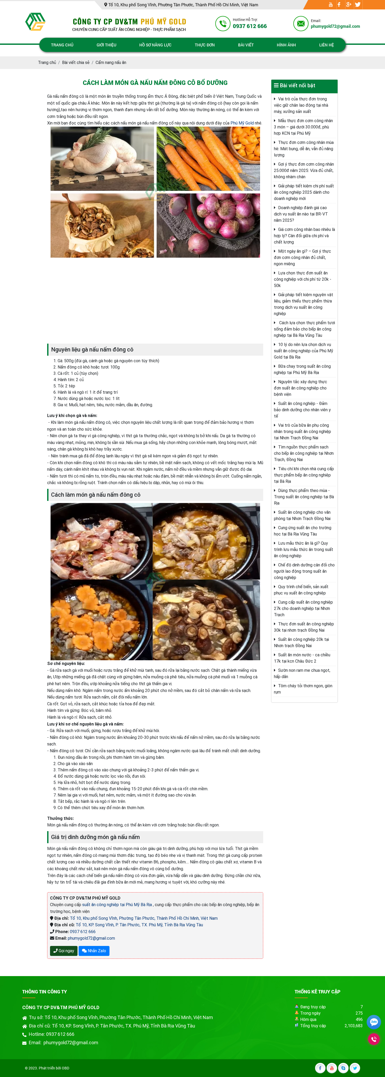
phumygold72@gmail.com (91, 938)
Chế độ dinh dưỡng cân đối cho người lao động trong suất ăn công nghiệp (304, 571)
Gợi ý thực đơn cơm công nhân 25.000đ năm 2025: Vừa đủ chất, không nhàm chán (304, 170)
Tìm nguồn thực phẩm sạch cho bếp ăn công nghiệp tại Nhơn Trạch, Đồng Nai (304, 453)
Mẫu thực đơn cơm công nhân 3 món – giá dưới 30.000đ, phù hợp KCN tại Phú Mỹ (303, 127)
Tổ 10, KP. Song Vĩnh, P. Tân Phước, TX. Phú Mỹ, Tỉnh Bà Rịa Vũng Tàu (139, 924)
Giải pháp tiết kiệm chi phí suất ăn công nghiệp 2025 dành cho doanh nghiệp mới (304, 192)
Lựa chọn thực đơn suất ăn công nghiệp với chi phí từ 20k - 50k (302, 279)
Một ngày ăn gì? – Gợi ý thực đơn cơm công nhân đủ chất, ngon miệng (302, 257)
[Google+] (348, 5)
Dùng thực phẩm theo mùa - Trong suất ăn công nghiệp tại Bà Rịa (304, 497)
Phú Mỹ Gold (242, 123)
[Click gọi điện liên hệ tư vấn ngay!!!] (374, 1039)
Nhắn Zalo (96, 950)
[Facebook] (339, 5)
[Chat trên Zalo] (374, 1023)
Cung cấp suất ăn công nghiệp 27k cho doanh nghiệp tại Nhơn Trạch (303, 608)
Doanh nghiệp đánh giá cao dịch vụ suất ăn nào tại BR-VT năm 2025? (301, 214)
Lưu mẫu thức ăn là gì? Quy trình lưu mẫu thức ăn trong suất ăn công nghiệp (303, 549)
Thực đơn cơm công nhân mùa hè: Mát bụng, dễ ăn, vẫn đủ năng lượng (304, 149)
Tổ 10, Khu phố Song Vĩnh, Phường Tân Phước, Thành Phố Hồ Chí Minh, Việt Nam (144, 918)
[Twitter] (358, 5)
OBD (65, 1067)
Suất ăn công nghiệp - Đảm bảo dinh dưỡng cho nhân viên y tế (302, 410)
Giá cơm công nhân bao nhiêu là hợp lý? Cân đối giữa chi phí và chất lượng (304, 236)
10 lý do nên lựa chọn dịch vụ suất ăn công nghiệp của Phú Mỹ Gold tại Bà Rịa (303, 351)
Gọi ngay (66, 950)
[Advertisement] (155, 300)
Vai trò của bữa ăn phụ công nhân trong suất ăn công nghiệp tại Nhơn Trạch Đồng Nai (302, 431)
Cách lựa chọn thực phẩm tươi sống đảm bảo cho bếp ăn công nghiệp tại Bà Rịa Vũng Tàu (304, 329)
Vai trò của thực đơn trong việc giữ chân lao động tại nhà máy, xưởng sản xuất (301, 105)
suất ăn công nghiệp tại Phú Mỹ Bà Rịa (117, 904)
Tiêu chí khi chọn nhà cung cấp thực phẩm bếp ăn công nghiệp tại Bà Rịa (304, 475)
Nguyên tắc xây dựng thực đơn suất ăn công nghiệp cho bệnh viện (300, 388)
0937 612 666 (83, 931)
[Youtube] (331, 5)
